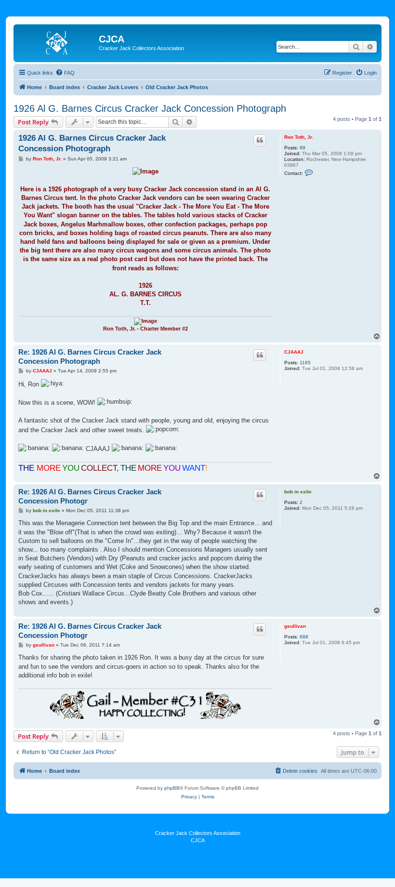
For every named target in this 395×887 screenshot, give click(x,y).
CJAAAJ (293, 352)
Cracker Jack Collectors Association (197, 833)
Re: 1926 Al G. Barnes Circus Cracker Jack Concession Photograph (89, 356)
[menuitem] (65, 73)
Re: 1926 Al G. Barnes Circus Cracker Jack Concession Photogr (89, 496)
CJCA (198, 840)
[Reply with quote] (259, 140)
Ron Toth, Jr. (298, 137)
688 (304, 636)
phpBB (172, 788)
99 (302, 147)
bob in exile (298, 491)
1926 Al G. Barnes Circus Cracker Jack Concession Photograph (149, 108)
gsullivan (295, 626)
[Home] (57, 41)
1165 (305, 362)
